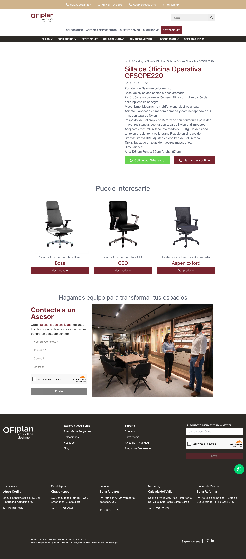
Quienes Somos (130, 30)
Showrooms (151, 30)
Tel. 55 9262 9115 (223, 501)
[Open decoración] (178, 39)
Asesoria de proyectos (101, 30)
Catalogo (138, 61)
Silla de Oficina (156, 61)
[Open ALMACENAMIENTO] (154, 39)
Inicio (128, 61)
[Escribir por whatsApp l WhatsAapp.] (239, 469)
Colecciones (74, 30)
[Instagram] (207, 540)
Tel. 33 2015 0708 (110, 510)
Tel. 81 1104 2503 (158, 508)
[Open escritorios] (75, 39)
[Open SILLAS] (51, 39)
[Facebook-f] (202, 540)
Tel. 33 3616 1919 (13, 508)
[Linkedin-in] (212, 540)
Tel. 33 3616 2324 (62, 508)
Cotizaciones (171, 30)
